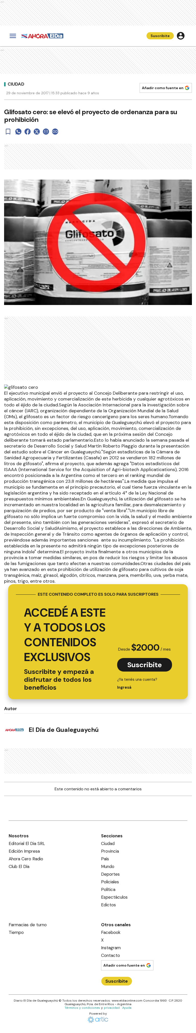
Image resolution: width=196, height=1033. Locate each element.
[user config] (180, 35)
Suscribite (160, 35)
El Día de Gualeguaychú (64, 730)
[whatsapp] (18, 131)
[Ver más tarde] (8, 131)
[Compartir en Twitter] (37, 131)
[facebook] (27, 131)
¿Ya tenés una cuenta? (137, 683)
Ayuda (126, 1008)
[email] (46, 131)
